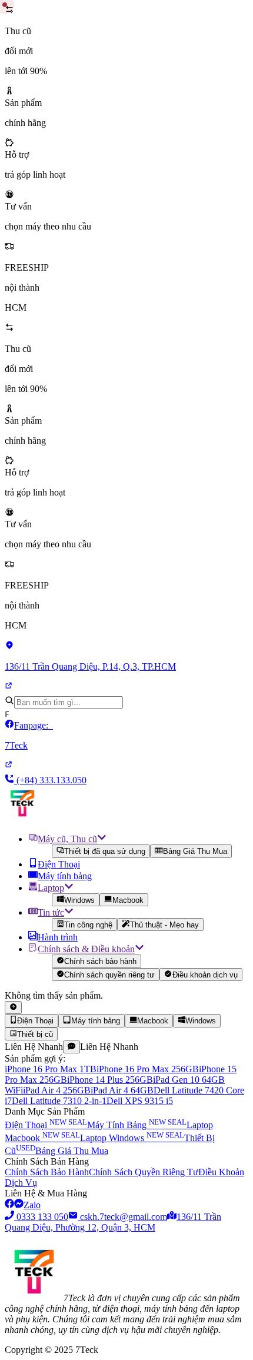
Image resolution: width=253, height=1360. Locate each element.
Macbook (128, 900)
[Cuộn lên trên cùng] (13, 1007)
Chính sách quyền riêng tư (109, 974)
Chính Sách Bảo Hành (47, 1172)
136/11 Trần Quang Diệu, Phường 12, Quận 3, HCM (113, 1222)
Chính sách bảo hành (100, 961)
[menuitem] (138, 845)
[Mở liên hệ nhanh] (71, 1046)
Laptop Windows (132, 1138)
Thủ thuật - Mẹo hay (164, 924)
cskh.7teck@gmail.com (123, 1217)
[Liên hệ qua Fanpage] (9, 1205)
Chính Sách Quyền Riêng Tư (143, 1172)
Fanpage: (29, 735)
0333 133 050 (42, 1217)
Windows (79, 900)
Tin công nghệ (88, 924)
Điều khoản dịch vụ (205, 974)
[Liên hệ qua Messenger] (19, 1205)
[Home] (22, 818)
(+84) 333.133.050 (50, 780)
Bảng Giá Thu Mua (195, 851)
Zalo (32, 1205)
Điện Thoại (46, 1125)
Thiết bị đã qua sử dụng (104, 851)
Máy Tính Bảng (137, 1125)
